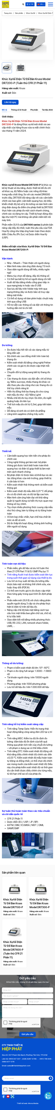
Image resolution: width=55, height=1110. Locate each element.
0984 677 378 (8, 1062)
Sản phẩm (19, 13)
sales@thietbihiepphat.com (18, 1066)
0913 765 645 (45, 1059)
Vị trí (31, 4)
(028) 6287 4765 (29, 1059)
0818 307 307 (14, 1059)
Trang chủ (8, 13)
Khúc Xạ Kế (30, 13)
